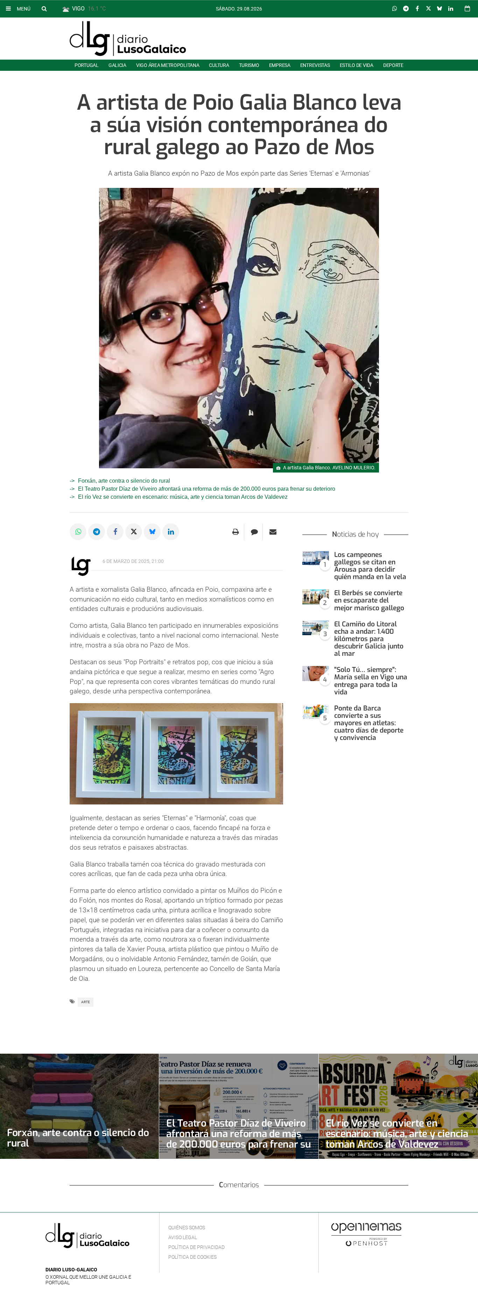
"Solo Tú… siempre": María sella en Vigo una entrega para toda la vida (370, 680)
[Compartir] (394, 9)
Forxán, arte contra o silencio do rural (124, 481)
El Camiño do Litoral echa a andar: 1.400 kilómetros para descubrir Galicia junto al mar (368, 639)
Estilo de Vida (356, 65)
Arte (85, 1002)
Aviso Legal (182, 1237)
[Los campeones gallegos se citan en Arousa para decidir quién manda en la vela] (315, 558)
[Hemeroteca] (467, 8)
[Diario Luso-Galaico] (128, 38)
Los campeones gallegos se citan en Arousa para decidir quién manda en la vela (370, 565)
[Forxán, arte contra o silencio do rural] (79, 1106)
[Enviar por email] (273, 531)
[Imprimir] (235, 531)
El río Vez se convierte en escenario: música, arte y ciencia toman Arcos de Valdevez (183, 497)
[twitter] (71, 1259)
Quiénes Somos (186, 1227)
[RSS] (82, 1259)
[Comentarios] (254, 531)
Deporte (393, 65)
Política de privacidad (196, 1247)
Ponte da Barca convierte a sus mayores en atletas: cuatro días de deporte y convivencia (368, 723)
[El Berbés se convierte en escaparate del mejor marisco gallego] (315, 596)
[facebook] (61, 1259)
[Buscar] (44, 8)
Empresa (279, 65)
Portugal (87, 65)
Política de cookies (192, 1257)
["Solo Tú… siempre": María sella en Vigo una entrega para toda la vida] (315, 673)
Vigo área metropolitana (167, 65)
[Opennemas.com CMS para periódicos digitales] (366, 1234)
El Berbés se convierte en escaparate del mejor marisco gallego (369, 600)
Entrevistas (315, 65)
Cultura (219, 65)
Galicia (117, 65)
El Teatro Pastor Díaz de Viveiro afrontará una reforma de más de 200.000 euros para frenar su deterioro (206, 489)
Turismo (249, 65)
